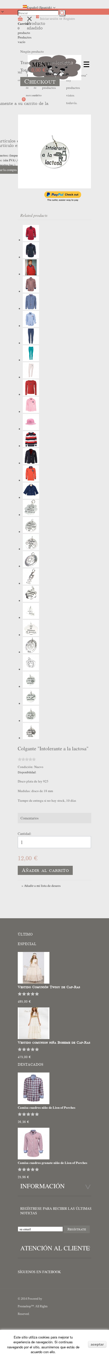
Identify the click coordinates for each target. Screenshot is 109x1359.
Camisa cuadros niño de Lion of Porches (46, 1107)
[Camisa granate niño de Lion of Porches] (31, 240)
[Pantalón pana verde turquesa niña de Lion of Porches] (31, 360)
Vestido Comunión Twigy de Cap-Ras (49, 987)
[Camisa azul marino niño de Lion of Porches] (31, 257)
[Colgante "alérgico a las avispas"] (31, 686)
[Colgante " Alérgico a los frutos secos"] (31, 738)
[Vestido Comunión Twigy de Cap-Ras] (33, 982)
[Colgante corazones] (31, 566)
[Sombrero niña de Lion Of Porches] (31, 429)
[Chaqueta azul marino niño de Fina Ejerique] (31, 497)
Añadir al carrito (45, 870)
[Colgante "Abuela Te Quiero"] (31, 514)
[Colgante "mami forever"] (31, 617)
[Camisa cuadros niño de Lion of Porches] (31, 291)
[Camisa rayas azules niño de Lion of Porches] (31, 325)
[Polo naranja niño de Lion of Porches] (31, 480)
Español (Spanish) (39, 7)
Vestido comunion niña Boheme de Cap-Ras (54, 1043)
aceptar (97, 1344)
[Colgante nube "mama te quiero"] (31, 635)
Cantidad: (24, 833)
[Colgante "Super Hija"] (31, 549)
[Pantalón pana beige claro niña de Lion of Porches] (31, 377)
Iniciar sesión (49, 19)
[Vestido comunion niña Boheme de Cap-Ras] (33, 1038)
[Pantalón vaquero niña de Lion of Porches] (31, 343)
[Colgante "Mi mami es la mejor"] (31, 652)
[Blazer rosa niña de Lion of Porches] (31, 411)
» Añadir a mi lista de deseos (41, 885)
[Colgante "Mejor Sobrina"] (31, 531)
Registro (69, 19)
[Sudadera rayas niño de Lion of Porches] (31, 446)
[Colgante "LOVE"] (31, 583)
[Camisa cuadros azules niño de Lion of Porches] (31, 308)
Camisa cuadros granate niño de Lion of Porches (52, 1162)
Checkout (40, 81)
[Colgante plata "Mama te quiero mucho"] (31, 600)
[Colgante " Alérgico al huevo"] (31, 720)
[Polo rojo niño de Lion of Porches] (31, 274)
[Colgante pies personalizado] (31, 669)
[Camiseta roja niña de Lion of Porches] (31, 394)
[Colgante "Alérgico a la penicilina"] (31, 703)
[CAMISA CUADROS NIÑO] (33, 1103)
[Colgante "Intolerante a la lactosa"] (54, 151)
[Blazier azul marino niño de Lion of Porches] (31, 463)
